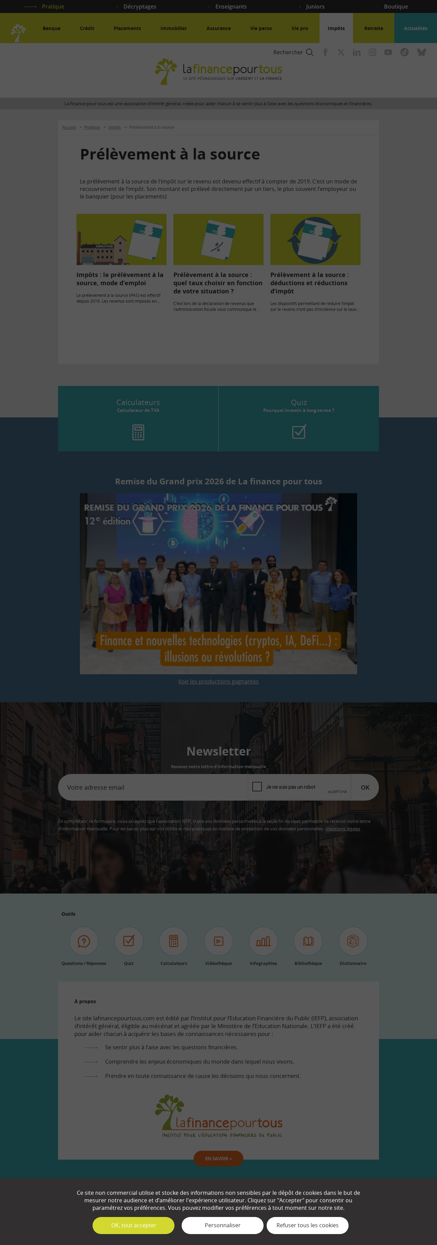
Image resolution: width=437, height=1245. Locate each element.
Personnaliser (223, 1225)
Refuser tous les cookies (308, 1225)
